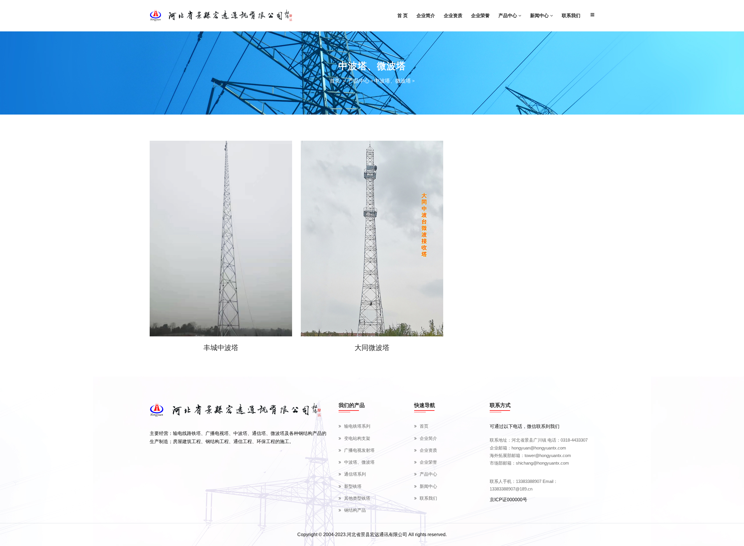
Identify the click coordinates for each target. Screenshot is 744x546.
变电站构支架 (357, 438)
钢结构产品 (355, 510)
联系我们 (428, 498)
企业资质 (428, 450)
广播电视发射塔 (359, 450)
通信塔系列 (355, 474)
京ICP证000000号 (508, 499)
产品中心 (358, 80)
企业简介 (428, 438)
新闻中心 (428, 486)
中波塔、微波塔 (392, 80)
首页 (335, 80)
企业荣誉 (428, 462)
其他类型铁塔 (357, 498)
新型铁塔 (353, 486)
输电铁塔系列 (357, 426)
